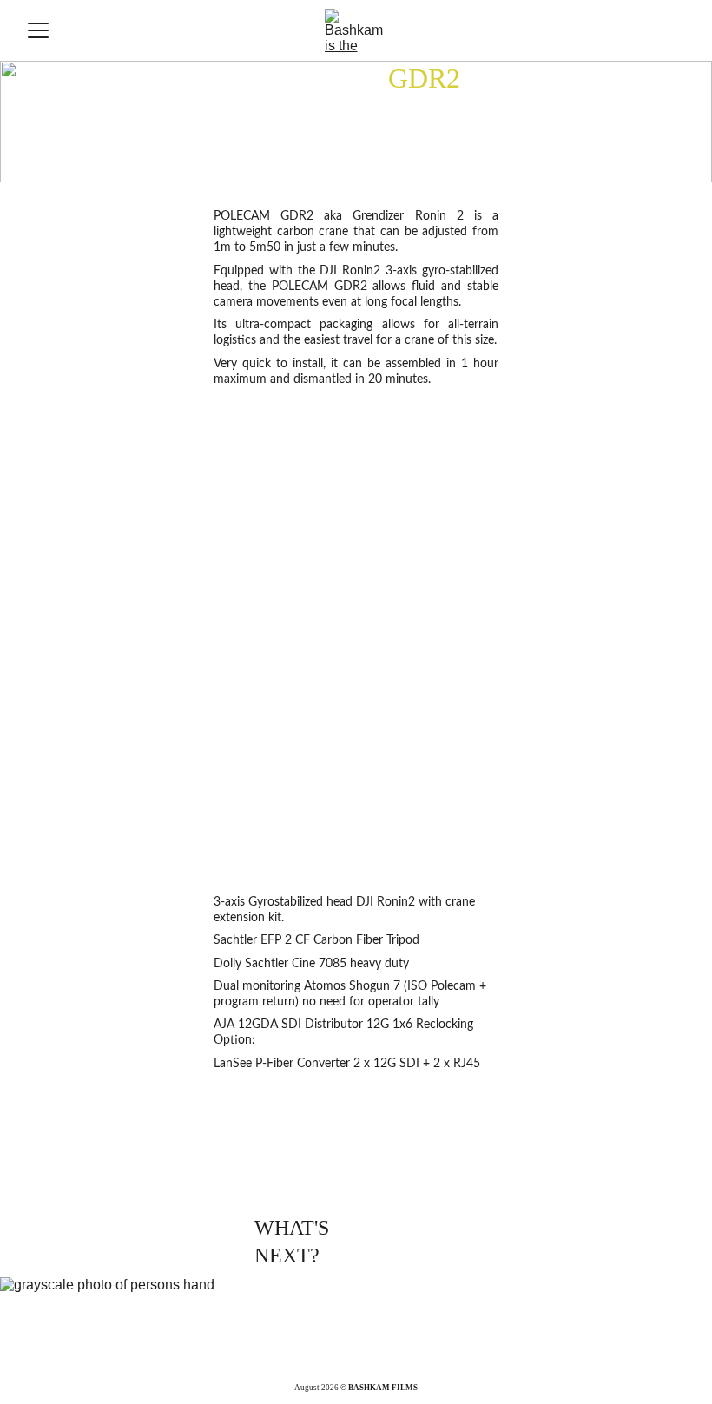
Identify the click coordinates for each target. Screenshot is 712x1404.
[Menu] (38, 30)
